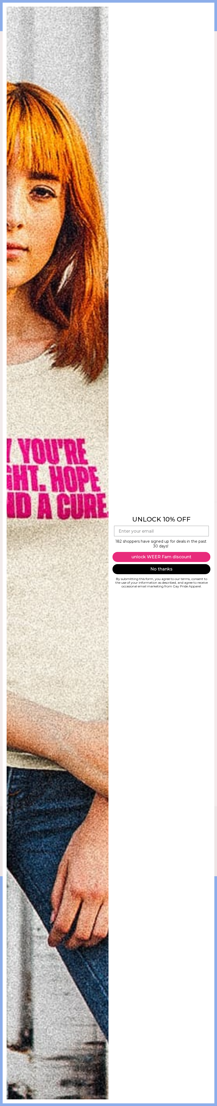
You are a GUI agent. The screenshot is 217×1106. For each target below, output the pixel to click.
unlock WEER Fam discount (161, 556)
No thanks (161, 569)
